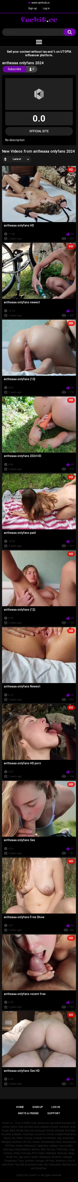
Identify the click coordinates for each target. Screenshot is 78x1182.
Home (20, 1107)
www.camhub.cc (40, 2)
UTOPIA (65, 51)
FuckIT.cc (34, 1175)
